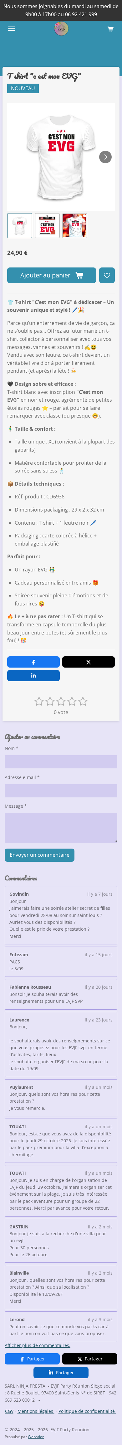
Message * (16, 806)
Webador (36, 1436)
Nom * (11, 748)
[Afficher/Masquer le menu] (11, 29)
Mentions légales (36, 1411)
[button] (19, 225)
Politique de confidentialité (87, 1411)
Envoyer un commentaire (39, 854)
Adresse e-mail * (22, 777)
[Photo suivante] (105, 157)
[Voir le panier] (110, 29)
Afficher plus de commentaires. (37, 1345)
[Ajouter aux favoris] (107, 275)
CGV (9, 1411)
